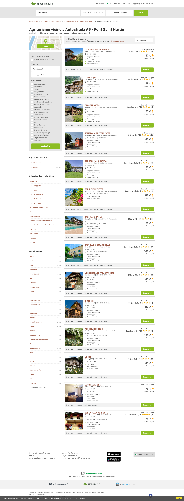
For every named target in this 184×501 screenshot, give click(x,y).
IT (110, 4)
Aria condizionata (40, 94)
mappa (45, 46)
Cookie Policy (40, 494)
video (73, 69)
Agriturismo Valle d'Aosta (51, 21)
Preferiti (101, 4)
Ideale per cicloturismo (42, 102)
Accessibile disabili (41, 117)
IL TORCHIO (90, 301)
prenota (148, 70)
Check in (87, 13)
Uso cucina (38, 115)
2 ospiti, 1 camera (120, 13)
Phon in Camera (40, 120)
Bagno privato (39, 84)
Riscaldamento (39, 97)
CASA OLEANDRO (92, 105)
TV (34, 122)
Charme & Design (40, 130)
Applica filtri (45, 146)
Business (37, 140)
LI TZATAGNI (90, 77)
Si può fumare (39, 125)
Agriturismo (33, 21)
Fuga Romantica (40, 138)
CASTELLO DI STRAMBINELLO (97, 245)
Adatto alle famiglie (41, 135)
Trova (140, 13)
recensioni (94, 69)
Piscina (36, 89)
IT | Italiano (143, 454)
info (67, 69)
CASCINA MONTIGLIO (94, 217)
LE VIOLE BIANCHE (93, 385)
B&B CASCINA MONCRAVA (96, 161)
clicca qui (49, 498)
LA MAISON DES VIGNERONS (97, 49)
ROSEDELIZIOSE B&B (94, 329)
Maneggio (37, 107)
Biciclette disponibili (41, 104)
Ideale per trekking (41, 99)
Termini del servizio (84, 493)
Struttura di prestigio (41, 133)
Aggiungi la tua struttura (143, 4)
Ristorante (37, 87)
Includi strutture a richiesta (44, 60)
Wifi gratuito (38, 92)
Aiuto (118, 4)
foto (78, 69)
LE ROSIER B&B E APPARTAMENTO (99, 273)
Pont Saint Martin (87, 21)
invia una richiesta (107, 69)
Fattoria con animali (41, 110)
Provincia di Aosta (71, 21)
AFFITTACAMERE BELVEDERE (97, 133)
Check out (99, 13)
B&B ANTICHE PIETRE (94, 189)
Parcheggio (38, 127)
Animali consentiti (40, 112)
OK (179, 498)
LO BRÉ (88, 357)
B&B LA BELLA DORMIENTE (96, 413)
